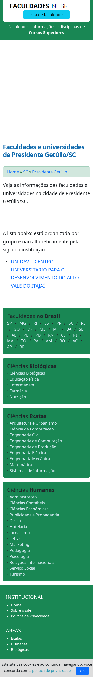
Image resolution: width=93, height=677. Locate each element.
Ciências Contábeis (27, 503)
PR (58, 323)
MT (56, 329)
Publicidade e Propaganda (34, 515)
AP (9, 347)
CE (63, 335)
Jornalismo (20, 532)
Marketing (19, 544)
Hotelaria (18, 526)
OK (82, 670)
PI (75, 335)
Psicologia (19, 556)
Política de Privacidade (30, 615)
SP (9, 323)
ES (46, 323)
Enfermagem (22, 385)
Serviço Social (22, 568)
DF (29, 329)
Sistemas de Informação (32, 470)
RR (22, 347)
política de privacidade (51, 670)
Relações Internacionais (32, 562)
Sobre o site (21, 610)
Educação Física (24, 379)
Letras (15, 538)
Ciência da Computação (32, 429)
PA (36, 341)
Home (13, 172)
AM (49, 341)
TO (23, 341)
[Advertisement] (46, 94)
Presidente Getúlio (49, 172)
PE (26, 335)
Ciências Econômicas (29, 509)
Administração (23, 497)
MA (10, 341)
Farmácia (18, 391)
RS (83, 323)
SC (25, 172)
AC (75, 341)
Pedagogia (20, 550)
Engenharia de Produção (33, 447)
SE (81, 329)
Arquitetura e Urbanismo (33, 423)
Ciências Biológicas (27, 373)
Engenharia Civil (25, 435)
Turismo (17, 574)
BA (68, 329)
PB (38, 335)
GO (17, 329)
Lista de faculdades (46, 14)
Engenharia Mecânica (30, 458)
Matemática (21, 464)
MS (43, 329)
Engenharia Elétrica (28, 452)
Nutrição (18, 397)
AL (14, 335)
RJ (35, 323)
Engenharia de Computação (36, 441)
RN (51, 335)
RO (62, 341)
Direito (16, 520)
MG (22, 323)
